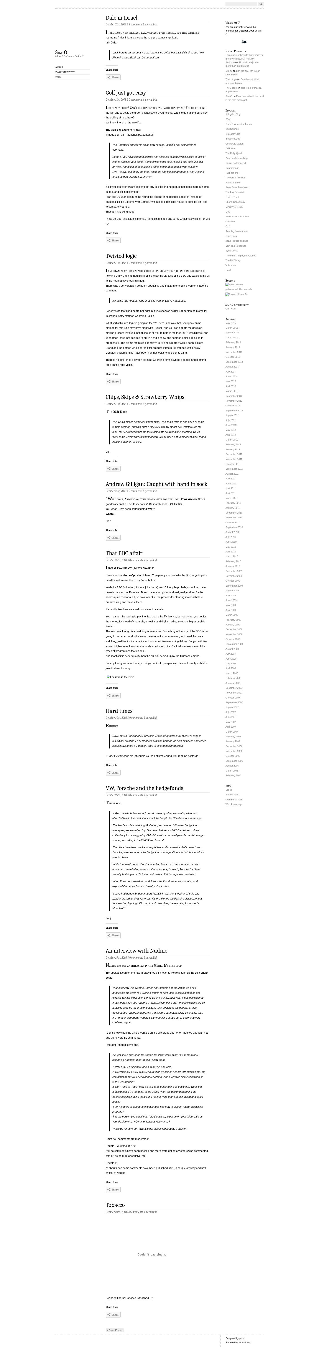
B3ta (227, 119)
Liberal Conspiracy (119, 568)
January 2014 (232, 347)
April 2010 (230, 551)
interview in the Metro (146, 966)
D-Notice (230, 148)
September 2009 (234, 585)
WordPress (245, 1342)
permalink (151, 24)
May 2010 (230, 546)
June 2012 (231, 425)
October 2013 (232, 357)
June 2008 (231, 658)
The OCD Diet (116, 412)
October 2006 (232, 756)
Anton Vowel (143, 568)
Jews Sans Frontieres (237, 187)
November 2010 (233, 517)
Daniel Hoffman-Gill (235, 163)
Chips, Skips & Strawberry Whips (145, 397)
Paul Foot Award (185, 499)
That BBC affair (124, 553)
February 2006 (233, 775)
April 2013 (230, 386)
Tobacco (115, 1205)
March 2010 (231, 556)
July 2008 (230, 653)
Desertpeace (232, 168)
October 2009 (232, 580)
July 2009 (230, 595)
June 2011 (230, 483)
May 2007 (230, 722)
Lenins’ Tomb (232, 197)
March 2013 (231, 391)
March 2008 (231, 673)
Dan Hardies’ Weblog (236, 158)
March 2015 (231, 327)
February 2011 (233, 503)
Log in (228, 789)
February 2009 (233, 620)
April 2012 (230, 435)
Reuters (111, 726)
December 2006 (233, 746)
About (59, 66)
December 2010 (233, 512)
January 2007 (232, 741)
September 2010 (234, 527)
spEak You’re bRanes (236, 240)
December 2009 (233, 571)
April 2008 (230, 668)
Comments (233, 799)
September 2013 (234, 362)
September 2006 (234, 761)
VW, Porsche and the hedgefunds (144, 788)
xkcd (228, 270)
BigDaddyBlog (232, 134)
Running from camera (236, 231)
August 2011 (231, 473)
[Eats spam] (234, 284)
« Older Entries (115, 1330)
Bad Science (232, 129)
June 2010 (231, 541)
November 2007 (233, 692)
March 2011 (231, 498)
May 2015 (230, 323)
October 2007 (232, 697)
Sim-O (61, 52)
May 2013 (230, 381)
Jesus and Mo (232, 182)
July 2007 (230, 712)
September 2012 (234, 410)
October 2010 (232, 522)
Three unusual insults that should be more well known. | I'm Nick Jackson (244, 59)
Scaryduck (231, 236)
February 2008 (233, 678)
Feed (58, 77)
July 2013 (230, 371)
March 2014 (231, 337)
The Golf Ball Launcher (120, 129)
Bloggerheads (232, 138)
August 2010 (232, 532)
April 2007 (230, 726)
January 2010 (232, 566)
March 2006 (231, 770)
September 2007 (234, 702)
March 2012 (231, 439)
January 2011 (232, 508)
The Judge (231, 79)
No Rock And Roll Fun (237, 216)
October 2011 (232, 464)
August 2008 (232, 649)
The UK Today (233, 260)
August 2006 (232, 765)
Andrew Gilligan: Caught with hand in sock (156, 484)
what (150, 509)
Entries (231, 794)
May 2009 (230, 605)
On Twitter (230, 308)
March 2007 (231, 731)
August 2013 (232, 366)
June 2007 (231, 717)
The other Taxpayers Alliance (240, 255)
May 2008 (230, 663)
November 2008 (233, 634)
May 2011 (230, 488)
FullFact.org (231, 172)
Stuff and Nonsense (235, 245)
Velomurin (230, 265)
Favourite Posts (65, 72)
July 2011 (230, 478)
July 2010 (230, 537)
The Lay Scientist (234, 192)
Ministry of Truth (234, 207)
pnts (241, 1338)
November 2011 (233, 459)
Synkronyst (231, 250)
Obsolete (230, 221)
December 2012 (233, 396)
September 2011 (234, 468)
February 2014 (233, 342)
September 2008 (234, 644)
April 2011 (230, 493)
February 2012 (233, 444)
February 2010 (233, 561)
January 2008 (232, 683)
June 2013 (231, 376)
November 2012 (233, 400)
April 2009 (230, 610)
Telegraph (113, 803)
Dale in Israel (121, 17)
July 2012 (230, 420)
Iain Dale (111, 42)
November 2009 (233, 576)
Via (108, 452)
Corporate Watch (234, 143)
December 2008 (233, 629)
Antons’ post (131, 575)
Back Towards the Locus (238, 124)
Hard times (119, 711)
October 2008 (232, 639)
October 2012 (232, 405)
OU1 (227, 226)
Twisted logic (121, 256)
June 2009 (231, 600)
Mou (227, 211)
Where (110, 514)
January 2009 (232, 624)
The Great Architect (235, 177)
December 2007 (233, 688)
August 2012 (232, 415)
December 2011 (233, 454)
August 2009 (232, 590)
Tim (180, 504)
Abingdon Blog (232, 114)
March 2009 (231, 615)
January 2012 (232, 449)
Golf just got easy (126, 92)
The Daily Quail (233, 153)
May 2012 (230, 430)
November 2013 (233, 352)
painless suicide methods (238, 289)
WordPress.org (233, 804)
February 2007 (233, 736)
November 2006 (233, 751)
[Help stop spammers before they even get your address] (236, 294)
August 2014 (232, 332)
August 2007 (232, 707)
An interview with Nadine (136, 950)
